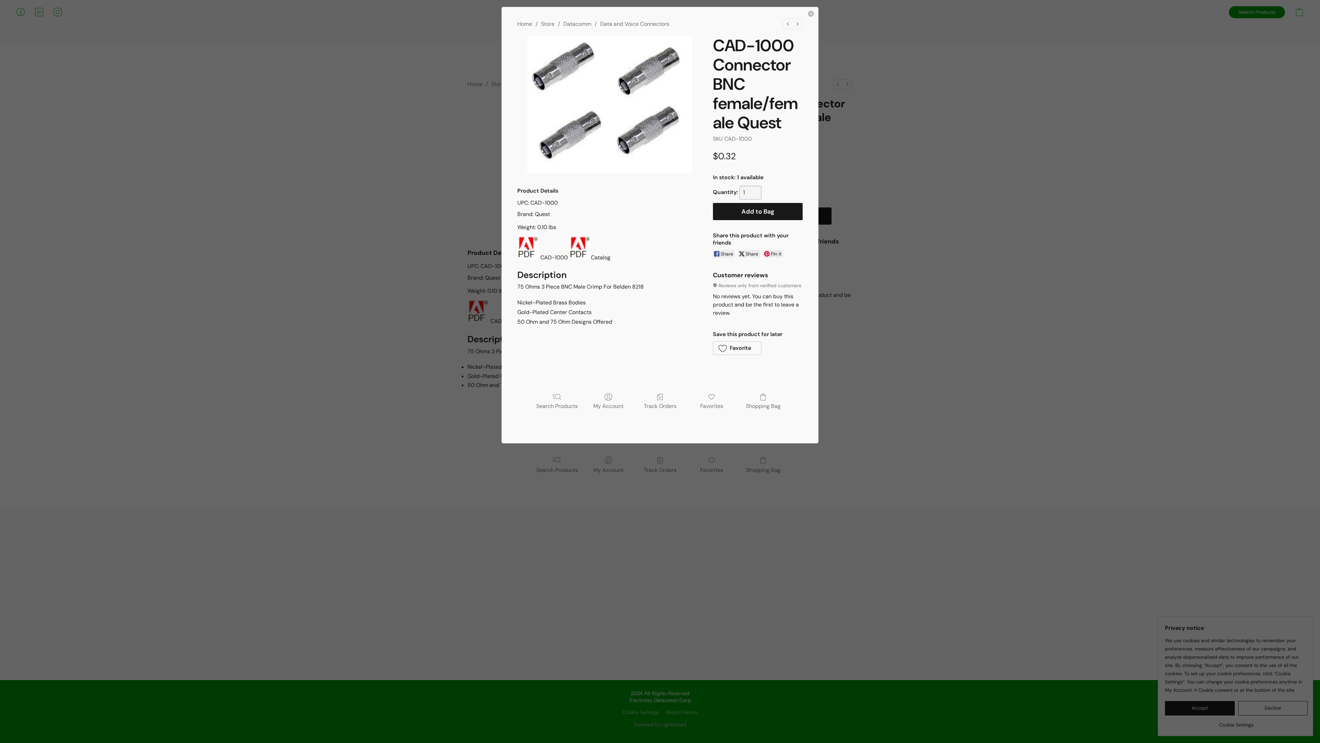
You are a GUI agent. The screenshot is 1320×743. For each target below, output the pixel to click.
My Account (608, 405)
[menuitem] (788, 24)
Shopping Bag (763, 405)
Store (547, 24)
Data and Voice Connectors (634, 24)
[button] (737, 348)
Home (524, 24)
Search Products (557, 405)
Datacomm (577, 24)
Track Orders (660, 405)
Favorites (711, 405)
